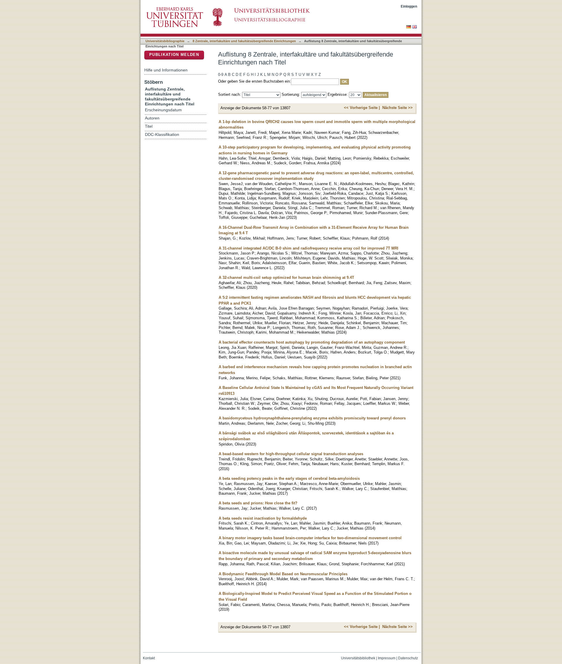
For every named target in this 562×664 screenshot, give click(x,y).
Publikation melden (174, 54)
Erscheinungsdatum (163, 110)
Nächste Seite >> (397, 107)
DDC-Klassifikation (162, 134)
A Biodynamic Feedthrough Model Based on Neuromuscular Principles (283, 574)
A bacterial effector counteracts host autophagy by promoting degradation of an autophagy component (312, 342)
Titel (149, 126)
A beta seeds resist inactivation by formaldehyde (263, 518)
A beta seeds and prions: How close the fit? (258, 503)
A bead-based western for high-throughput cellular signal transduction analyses (291, 454)
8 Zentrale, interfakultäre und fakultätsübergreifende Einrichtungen (244, 41)
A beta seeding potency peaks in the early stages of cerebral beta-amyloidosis (289, 478)
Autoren (152, 118)
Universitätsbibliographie (164, 41)
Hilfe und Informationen (166, 70)
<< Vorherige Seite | (362, 107)
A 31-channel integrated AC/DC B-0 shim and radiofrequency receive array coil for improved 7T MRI (308, 248)
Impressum (386, 658)
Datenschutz (408, 658)
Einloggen (409, 6)
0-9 (220, 74)
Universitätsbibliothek (358, 658)
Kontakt (149, 658)
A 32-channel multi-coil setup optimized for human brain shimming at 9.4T (286, 277)
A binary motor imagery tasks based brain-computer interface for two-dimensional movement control (310, 538)
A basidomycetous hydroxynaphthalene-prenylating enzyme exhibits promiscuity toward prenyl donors (312, 418)
